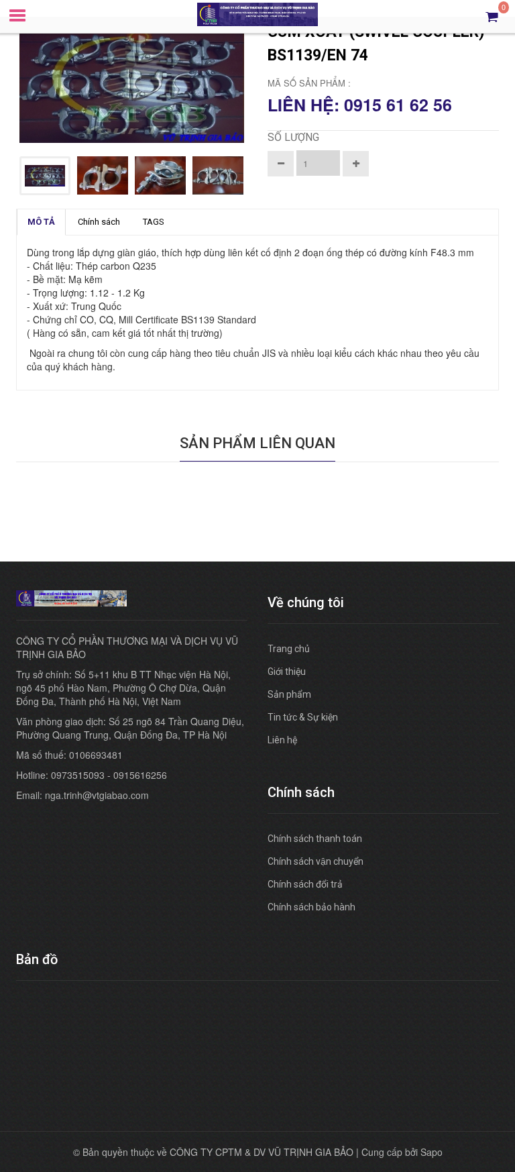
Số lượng (293, 137)
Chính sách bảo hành (311, 907)
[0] (491, 15)
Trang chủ (289, 648)
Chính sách (99, 222)
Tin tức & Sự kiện (303, 717)
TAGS (153, 222)
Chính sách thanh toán (315, 838)
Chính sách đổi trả (305, 884)
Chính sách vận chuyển (315, 861)
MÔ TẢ (41, 222)
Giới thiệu (287, 671)
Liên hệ (282, 740)
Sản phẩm (289, 694)
